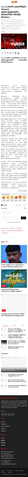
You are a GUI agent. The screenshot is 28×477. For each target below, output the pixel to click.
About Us (3, 421)
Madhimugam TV (7, 474)
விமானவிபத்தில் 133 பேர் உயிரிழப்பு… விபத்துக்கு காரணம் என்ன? (16, 375)
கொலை (3, 230)
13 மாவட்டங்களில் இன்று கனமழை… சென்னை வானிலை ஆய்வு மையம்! (13, 369)
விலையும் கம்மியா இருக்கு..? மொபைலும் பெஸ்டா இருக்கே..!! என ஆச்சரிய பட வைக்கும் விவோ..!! (16, 330)
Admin (3, 31)
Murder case (12, 228)
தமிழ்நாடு (3, 443)
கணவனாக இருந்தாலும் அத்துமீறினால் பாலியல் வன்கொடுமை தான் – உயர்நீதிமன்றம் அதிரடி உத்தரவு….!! (17, 336)
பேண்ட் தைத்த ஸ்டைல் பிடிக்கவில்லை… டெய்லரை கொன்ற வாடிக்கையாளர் (13, 266)
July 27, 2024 (9, 31)
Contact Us (3, 431)
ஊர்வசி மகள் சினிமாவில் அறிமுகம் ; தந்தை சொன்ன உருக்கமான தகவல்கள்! (17, 380)
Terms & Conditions (5, 426)
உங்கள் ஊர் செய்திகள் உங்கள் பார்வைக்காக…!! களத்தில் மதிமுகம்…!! (11, 290)
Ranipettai (19, 228)
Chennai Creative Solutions (21, 474)
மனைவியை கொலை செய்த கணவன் (15, 230)
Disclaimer (3, 429)
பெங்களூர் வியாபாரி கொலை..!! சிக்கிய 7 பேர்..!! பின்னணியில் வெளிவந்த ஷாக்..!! (13, 315)
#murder (6, 228)
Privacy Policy (4, 424)
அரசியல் (3, 445)
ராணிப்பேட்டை (5, 233)
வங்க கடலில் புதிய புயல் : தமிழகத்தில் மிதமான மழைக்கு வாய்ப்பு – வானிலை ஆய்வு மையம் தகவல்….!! (17, 342)
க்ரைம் (4, 261)
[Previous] (13, 321)
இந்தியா (3, 440)
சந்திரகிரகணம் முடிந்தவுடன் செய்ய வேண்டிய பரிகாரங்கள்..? (16, 347)
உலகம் (2, 438)
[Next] (15, 321)
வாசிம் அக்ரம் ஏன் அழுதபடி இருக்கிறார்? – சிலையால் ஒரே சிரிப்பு (17, 386)
